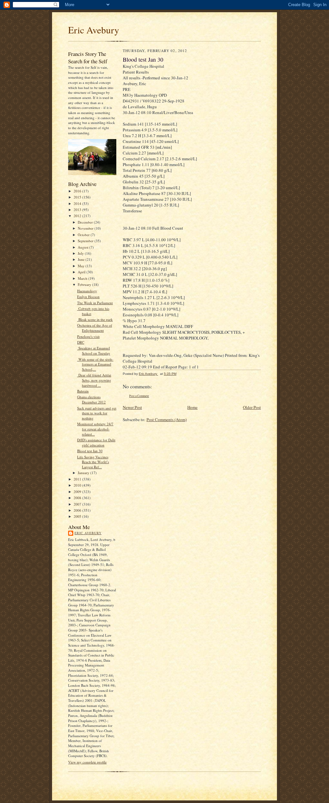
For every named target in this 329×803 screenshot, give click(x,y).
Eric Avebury (93, 29)
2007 (78, 504)
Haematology (87, 290)
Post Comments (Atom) (167, 419)
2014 (78, 203)
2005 (78, 516)
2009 (78, 491)
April (82, 271)
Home (192, 407)
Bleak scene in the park (95, 319)
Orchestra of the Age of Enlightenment (94, 328)
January (84, 472)
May (81, 265)
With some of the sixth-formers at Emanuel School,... (95, 364)
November (86, 228)
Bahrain (83, 391)
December (86, 222)
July (81, 253)
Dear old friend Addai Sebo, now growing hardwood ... (94, 380)
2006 (78, 510)
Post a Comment (139, 396)
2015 (78, 197)
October (84, 234)
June (81, 259)
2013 (78, 209)
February (85, 284)
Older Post (252, 407)
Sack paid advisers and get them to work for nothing (96, 413)
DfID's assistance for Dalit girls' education (96, 442)
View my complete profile (87, 762)
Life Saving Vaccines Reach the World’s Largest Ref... (93, 461)
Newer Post (132, 407)
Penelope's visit (88, 336)
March (83, 278)
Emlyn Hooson (88, 296)
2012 (78, 215)
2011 (78, 479)
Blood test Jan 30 (89, 450)
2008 (78, 497)
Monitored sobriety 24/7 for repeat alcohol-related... (95, 428)
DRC (80, 342)
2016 (78, 191)
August (83, 247)
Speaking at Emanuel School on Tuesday (93, 351)
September (86, 240)
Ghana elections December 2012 (91, 399)
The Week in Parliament (95, 302)
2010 (78, 485)
